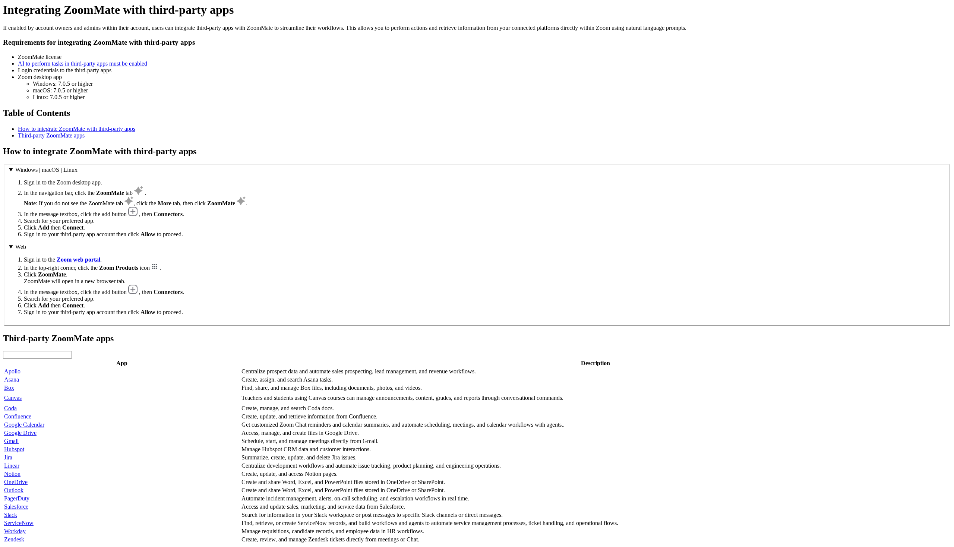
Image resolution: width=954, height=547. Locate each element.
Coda (10, 408)
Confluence (17, 416)
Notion (12, 474)
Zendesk (14, 539)
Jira (8, 457)
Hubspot (14, 449)
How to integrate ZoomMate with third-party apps (76, 129)
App (121, 363)
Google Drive (20, 433)
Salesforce (16, 506)
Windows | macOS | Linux (46, 170)
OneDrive (16, 482)
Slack (10, 515)
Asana (11, 379)
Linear (11, 465)
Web (20, 247)
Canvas (13, 398)
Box (9, 388)
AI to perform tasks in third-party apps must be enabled (82, 63)
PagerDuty (16, 498)
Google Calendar (24, 424)
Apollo (12, 371)
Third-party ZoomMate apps (51, 135)
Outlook (13, 490)
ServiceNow (19, 523)
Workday (15, 531)
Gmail (11, 441)
